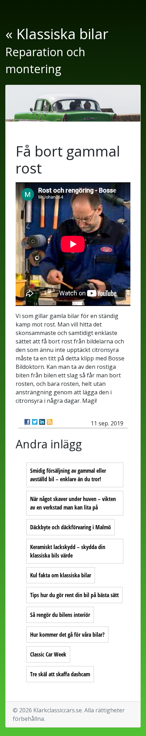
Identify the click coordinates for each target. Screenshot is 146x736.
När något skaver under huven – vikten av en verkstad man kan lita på (73, 503)
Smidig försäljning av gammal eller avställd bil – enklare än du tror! (68, 475)
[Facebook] (27, 422)
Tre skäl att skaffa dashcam (60, 674)
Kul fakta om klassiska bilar (60, 575)
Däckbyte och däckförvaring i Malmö (70, 527)
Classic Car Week (48, 654)
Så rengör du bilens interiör (60, 615)
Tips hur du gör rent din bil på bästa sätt (74, 595)
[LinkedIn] (42, 422)
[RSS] (49, 422)
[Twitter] (35, 422)
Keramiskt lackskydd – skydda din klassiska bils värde (67, 551)
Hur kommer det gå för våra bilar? (67, 634)
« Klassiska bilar (56, 33)
